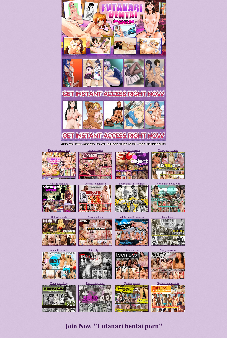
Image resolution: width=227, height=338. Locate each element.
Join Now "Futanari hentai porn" (114, 326)
